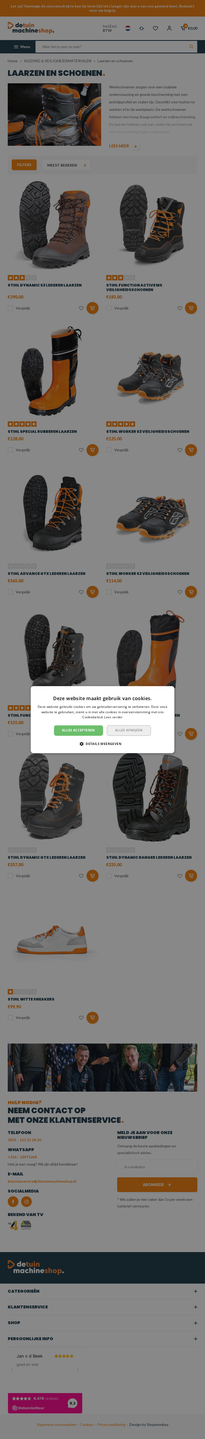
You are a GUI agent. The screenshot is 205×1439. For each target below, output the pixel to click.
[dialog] (102, 719)
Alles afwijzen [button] (129, 730)
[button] (102, 743)
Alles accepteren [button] (78, 730)
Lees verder (113, 717)
